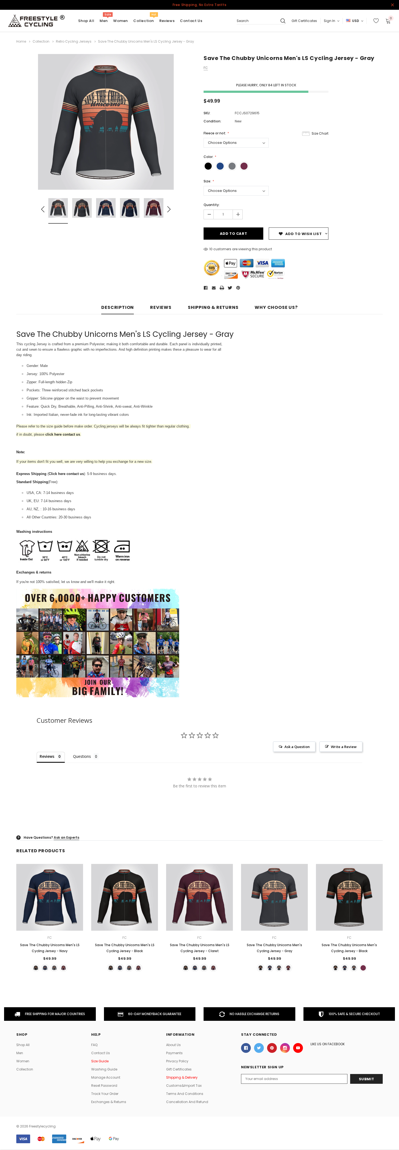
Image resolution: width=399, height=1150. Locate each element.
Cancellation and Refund (187, 1102)
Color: (209, 156)
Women (120, 20)
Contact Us (100, 1053)
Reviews (161, 308)
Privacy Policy (177, 1061)
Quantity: (212, 204)
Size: (208, 181)
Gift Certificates (304, 20)
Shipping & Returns (213, 308)
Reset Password (104, 1085)
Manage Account (105, 1077)
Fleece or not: (215, 133)
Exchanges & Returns (108, 1102)
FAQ (94, 1045)
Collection (143, 20)
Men (104, 20)
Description (117, 308)
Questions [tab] (82, 756)
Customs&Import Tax (184, 1085)
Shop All (23, 1045)
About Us (173, 1045)
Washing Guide (104, 1069)
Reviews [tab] (47, 756)
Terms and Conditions (184, 1093)
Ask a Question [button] (297, 746)
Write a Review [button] (344, 746)
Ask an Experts (66, 837)
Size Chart (320, 133)
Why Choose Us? (276, 308)
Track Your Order (104, 1093)
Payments (174, 1053)
